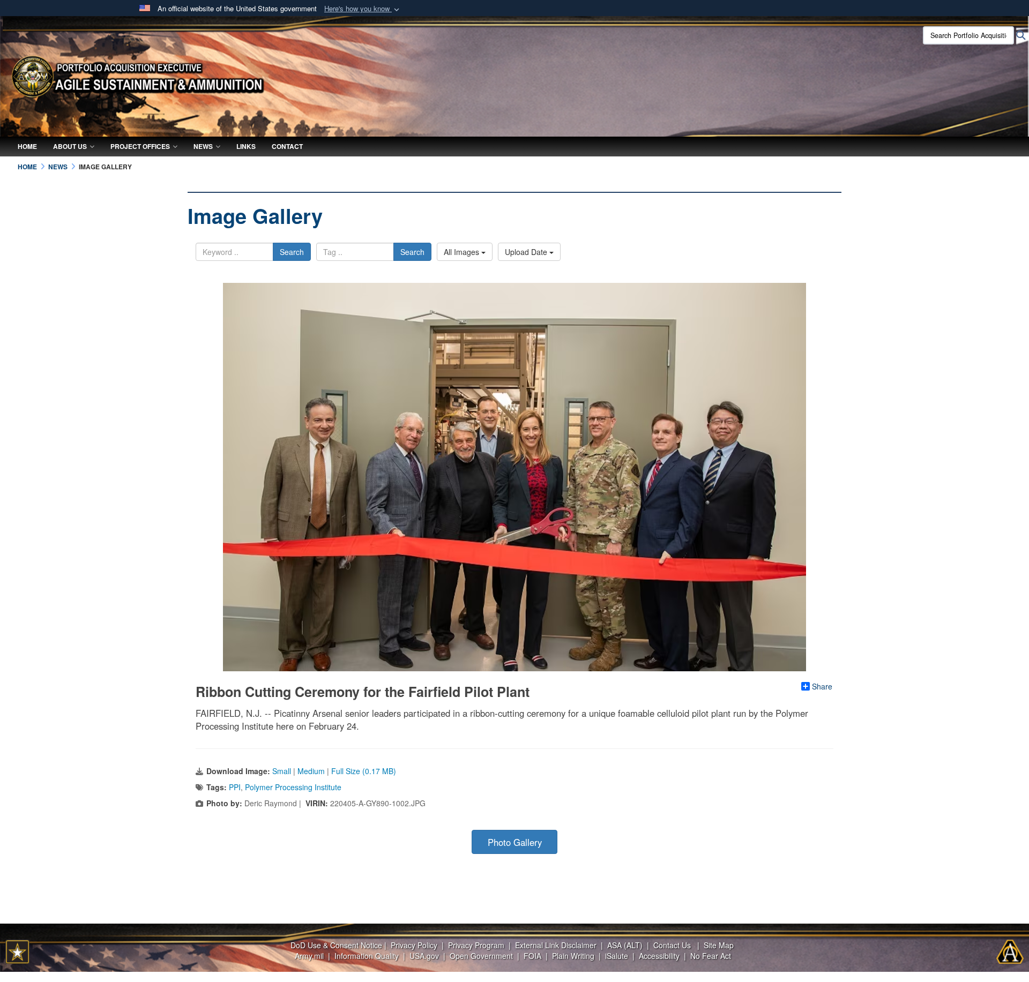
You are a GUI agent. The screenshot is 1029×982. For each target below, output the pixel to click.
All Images (462, 251)
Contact (287, 146)
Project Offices (140, 146)
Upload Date (527, 251)
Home (27, 146)
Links (246, 146)
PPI (235, 787)
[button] (362, 8)
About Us (70, 146)
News (203, 146)
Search (292, 251)
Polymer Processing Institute (293, 787)
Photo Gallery (515, 842)
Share (822, 686)
